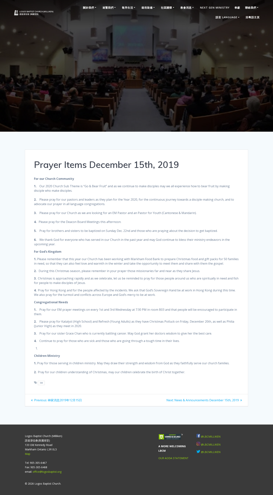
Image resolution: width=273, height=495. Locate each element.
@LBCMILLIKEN (210, 436)
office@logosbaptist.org (47, 471)
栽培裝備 (147, 7)
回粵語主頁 (253, 17)
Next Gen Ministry (215, 7)
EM (41, 383)
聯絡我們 (250, 7)
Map (27, 454)
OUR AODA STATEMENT (173, 458)
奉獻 (237, 7)
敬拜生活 (127, 7)
